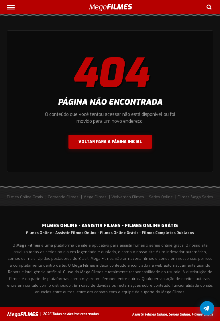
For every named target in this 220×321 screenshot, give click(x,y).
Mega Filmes (95, 197)
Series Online (161, 197)
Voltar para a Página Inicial (110, 141)
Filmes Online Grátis (25, 197)
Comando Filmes (63, 197)
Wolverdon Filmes (127, 197)
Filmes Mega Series (195, 197)
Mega (110, 7)
